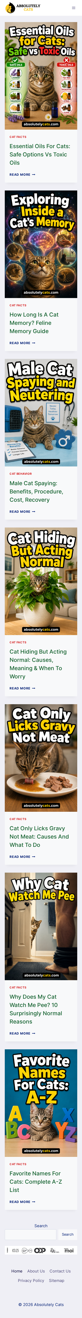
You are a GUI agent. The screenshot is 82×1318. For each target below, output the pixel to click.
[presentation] (41, 76)
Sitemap (56, 1280)
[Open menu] (73, 8)
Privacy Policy (31, 1280)
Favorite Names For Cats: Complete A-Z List (36, 1181)
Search (41, 1225)
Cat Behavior (21, 473)
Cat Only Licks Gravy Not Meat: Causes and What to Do (39, 836)
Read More (22, 174)
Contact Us (60, 1271)
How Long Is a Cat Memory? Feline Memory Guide (34, 322)
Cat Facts (18, 136)
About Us (36, 1271)
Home (16, 1271)
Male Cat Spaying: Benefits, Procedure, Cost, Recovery (36, 491)
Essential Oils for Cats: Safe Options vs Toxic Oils (40, 154)
